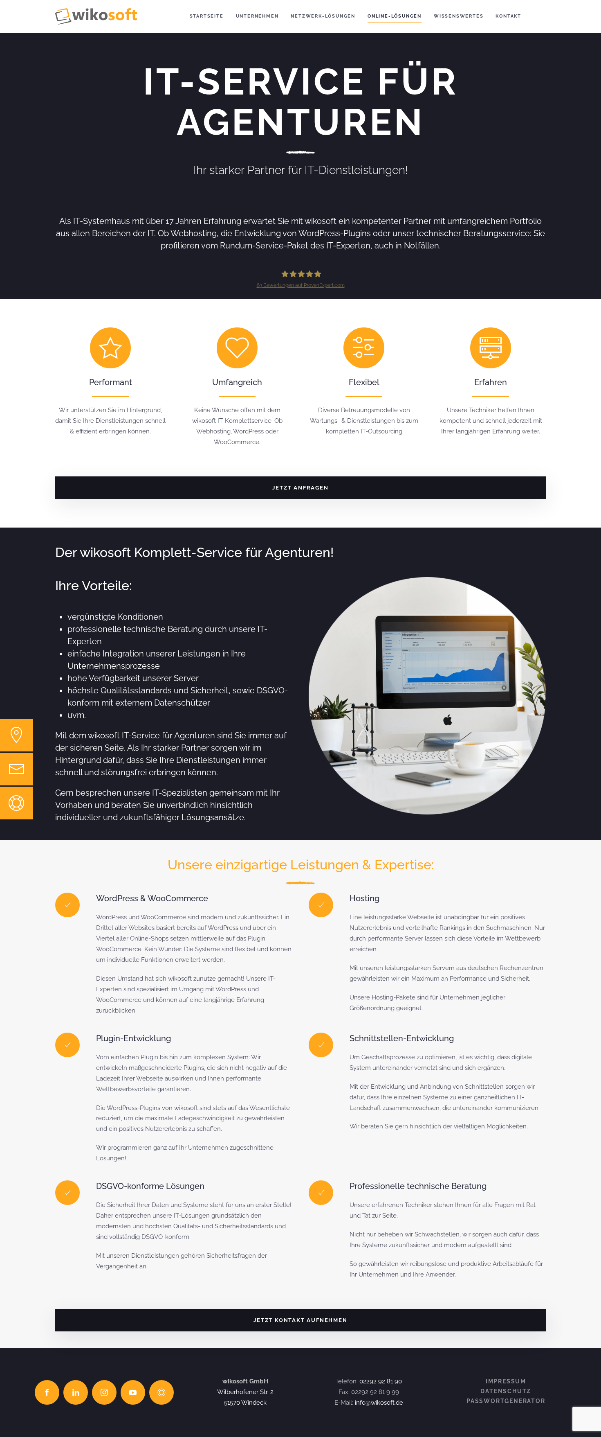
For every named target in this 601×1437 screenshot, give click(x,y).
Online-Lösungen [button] (395, 16)
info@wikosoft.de (379, 1402)
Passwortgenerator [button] (505, 1401)
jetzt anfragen (300, 488)
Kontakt (508, 16)
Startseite (207, 16)
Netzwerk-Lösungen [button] (323, 16)
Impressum (506, 1381)
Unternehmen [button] (257, 16)
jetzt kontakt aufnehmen (300, 1320)
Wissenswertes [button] (458, 16)
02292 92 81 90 (380, 1381)
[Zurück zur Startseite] (96, 16)
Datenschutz (505, 1391)
